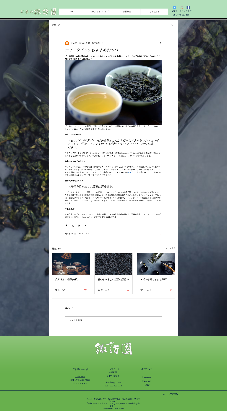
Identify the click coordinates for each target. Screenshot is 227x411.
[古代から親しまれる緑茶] (156, 264)
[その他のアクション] (160, 43)
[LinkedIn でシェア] (79, 225)
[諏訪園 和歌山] (174, 7)
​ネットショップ (80, 383)
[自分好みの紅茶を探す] (71, 264)
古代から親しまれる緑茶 (153, 279)
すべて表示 (170, 248)
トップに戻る (172, 394)
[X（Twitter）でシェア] (72, 225)
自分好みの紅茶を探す (67, 279)
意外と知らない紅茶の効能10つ (113, 281)
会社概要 (113, 372)
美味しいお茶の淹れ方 (80, 380)
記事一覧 (56, 25)
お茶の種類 (80, 377)
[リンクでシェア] (85, 225)
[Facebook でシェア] (66, 225)
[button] (172, 25)
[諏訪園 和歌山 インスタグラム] (181, 7)
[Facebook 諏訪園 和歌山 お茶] (188, 7)
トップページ (113, 369)
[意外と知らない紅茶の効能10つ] (114, 264)
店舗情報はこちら (113, 382)
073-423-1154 (183, 15)
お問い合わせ (113, 376)
